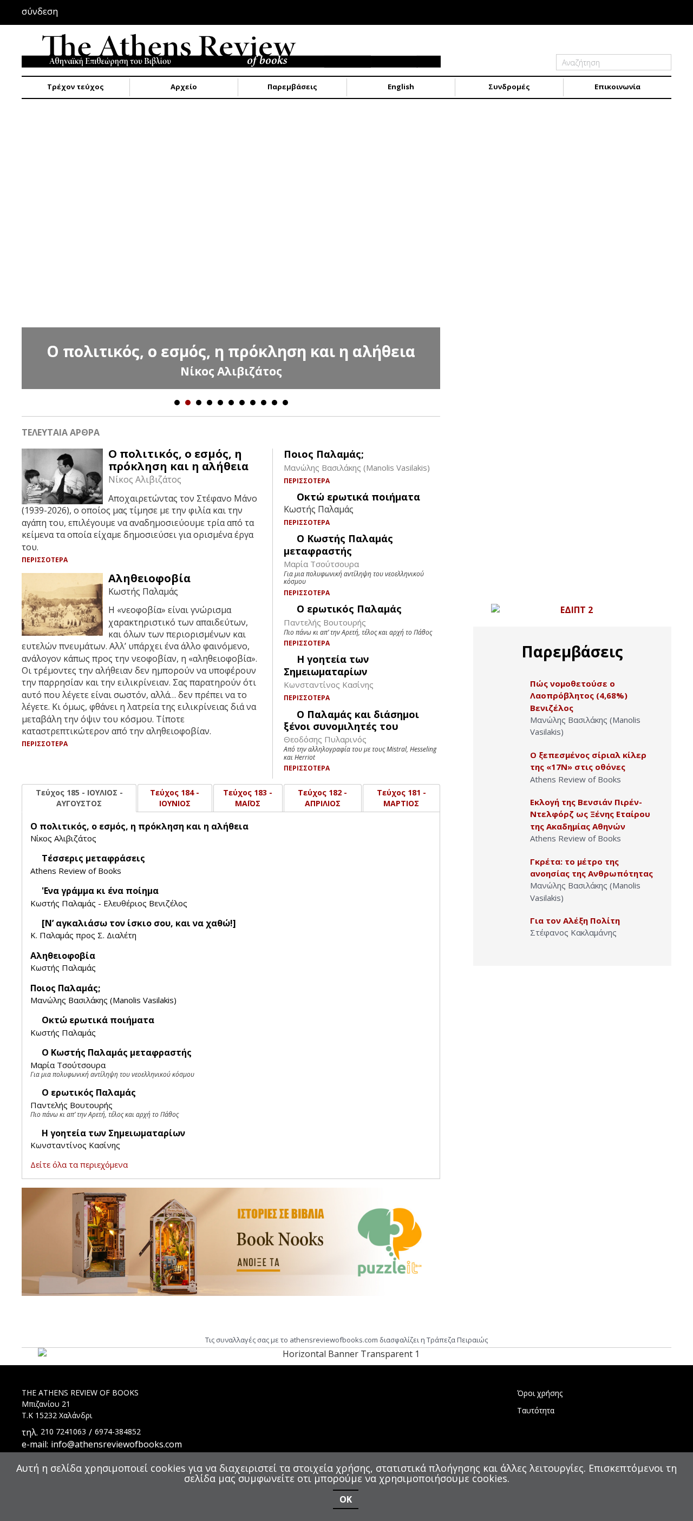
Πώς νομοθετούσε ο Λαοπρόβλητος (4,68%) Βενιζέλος (578, 695)
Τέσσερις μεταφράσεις (93, 858)
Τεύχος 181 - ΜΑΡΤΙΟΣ (401, 797)
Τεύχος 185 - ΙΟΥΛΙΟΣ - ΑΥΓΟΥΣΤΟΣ (79, 797)
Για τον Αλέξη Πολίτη (575, 920)
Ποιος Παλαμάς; (324, 453)
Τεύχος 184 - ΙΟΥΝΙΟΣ (174, 797)
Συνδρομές (509, 86)
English (401, 86)
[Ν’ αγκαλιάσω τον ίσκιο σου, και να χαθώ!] (139, 923)
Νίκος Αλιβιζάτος (231, 371)
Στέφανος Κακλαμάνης (573, 932)
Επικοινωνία (617, 86)
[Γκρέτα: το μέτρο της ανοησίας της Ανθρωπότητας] (507, 873)
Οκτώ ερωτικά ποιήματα (358, 496)
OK (345, 1499)
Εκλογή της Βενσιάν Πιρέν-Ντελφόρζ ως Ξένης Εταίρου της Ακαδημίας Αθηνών (590, 814)
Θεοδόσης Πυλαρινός (325, 739)
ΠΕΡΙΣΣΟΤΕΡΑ (45, 559)
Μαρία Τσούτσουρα (321, 563)
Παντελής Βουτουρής (325, 622)
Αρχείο (184, 86)
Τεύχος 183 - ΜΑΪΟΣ (247, 797)
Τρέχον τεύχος (75, 86)
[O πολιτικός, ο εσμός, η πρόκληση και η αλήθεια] (231, 249)
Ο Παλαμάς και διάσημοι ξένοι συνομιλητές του (351, 720)
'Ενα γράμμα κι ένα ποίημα (100, 891)
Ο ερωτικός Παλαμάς (349, 608)
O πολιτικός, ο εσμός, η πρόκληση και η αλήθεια (231, 351)
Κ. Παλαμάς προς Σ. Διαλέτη (83, 935)
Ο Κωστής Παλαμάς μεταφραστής (338, 544)
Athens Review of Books (75, 870)
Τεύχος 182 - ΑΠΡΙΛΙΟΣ (322, 797)
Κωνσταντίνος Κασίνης (329, 684)
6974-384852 (118, 1431)
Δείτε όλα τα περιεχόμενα (79, 1164)
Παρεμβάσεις (292, 86)
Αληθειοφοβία (149, 578)
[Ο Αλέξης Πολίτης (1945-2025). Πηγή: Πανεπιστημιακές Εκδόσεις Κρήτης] (507, 932)
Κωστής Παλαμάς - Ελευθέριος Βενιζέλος (108, 903)
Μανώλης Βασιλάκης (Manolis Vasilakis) (357, 467)
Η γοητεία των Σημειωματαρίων (326, 665)
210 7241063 (63, 1431)
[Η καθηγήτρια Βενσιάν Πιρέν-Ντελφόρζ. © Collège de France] (507, 813)
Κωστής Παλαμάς (63, 967)
